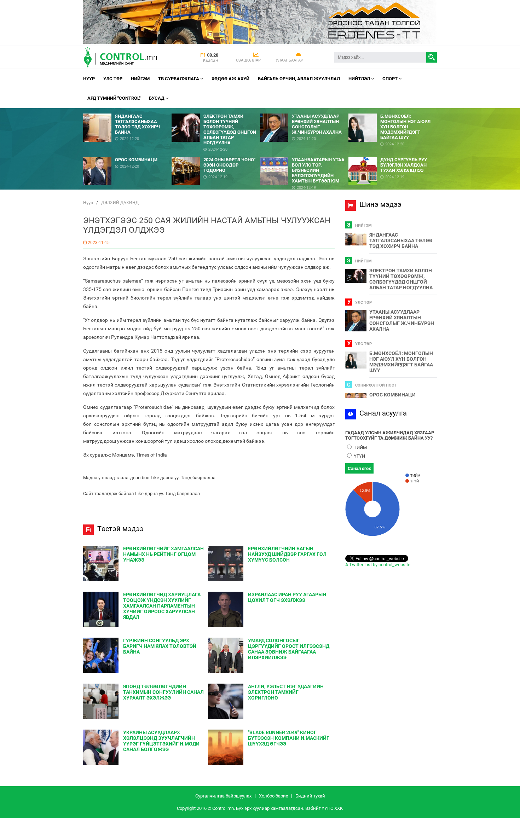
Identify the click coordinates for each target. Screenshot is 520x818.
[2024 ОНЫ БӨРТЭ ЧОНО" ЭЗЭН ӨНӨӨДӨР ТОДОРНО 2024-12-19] (216, 154)
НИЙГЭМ (140, 78)
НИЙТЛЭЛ (359, 78)
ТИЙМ (360, 447)
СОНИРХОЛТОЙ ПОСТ (376, 385)
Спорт (390, 78)
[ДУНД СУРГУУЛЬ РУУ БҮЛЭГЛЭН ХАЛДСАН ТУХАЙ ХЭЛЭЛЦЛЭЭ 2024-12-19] (392, 154)
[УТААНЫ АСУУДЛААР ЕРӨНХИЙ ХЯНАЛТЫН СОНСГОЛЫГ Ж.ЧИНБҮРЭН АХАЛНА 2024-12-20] (304, 111)
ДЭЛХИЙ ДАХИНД (120, 202)
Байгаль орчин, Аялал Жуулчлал (299, 78)
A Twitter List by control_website (377, 564)
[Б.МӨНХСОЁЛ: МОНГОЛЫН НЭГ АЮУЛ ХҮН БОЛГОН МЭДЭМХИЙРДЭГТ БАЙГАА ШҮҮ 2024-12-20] (392, 111)
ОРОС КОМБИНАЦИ (392, 395)
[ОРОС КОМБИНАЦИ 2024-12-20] (127, 154)
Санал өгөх (359, 468)
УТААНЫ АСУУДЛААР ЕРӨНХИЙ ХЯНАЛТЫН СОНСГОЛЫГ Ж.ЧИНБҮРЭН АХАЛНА (401, 320)
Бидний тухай (310, 796)
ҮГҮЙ (359, 456)
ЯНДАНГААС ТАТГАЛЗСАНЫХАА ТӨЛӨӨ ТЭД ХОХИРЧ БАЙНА (401, 240)
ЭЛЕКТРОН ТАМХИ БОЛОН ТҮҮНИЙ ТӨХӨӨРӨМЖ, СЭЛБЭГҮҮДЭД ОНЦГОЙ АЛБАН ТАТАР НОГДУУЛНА (401, 279)
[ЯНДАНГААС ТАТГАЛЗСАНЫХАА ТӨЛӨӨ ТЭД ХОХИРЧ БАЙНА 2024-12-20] (127, 111)
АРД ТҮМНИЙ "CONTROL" (113, 98)
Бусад (157, 98)
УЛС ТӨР (112, 78)
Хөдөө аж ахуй (230, 78)
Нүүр (89, 78)
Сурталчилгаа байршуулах (223, 796)
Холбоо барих (273, 796)
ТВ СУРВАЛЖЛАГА (179, 78)
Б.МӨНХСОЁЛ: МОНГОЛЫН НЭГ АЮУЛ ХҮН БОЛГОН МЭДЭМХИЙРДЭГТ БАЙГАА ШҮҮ (401, 361)
